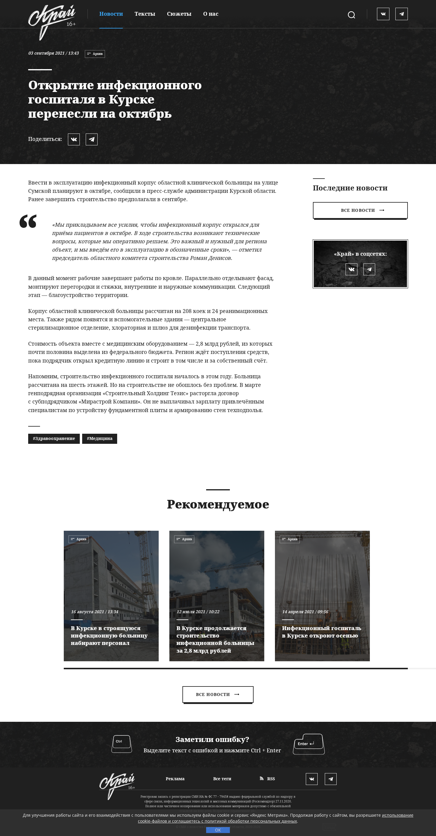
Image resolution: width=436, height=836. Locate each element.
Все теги (222, 778)
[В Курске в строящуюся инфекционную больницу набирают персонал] (111, 596)
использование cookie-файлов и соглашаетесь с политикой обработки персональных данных (275, 818)
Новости (111, 13)
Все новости (358, 210)
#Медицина (99, 438)
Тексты (145, 13)
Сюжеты (179, 13)
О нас (210, 13)
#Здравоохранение (54, 438)
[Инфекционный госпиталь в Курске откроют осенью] (322, 596)
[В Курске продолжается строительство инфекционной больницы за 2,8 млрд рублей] (216, 596)
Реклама (175, 778)
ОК (218, 830)
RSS (270, 778)
